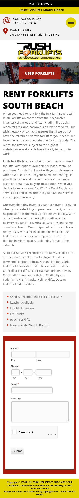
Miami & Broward (40, 4)
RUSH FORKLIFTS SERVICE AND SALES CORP (49, 482)
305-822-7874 (24, 22)
